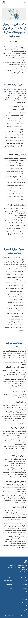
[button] (25, 2)
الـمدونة (25, 592)
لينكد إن (24, 602)
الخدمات (24, 584)
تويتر (26, 610)
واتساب (11, 588)
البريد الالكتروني (9, 584)
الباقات (25, 588)
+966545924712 (8, 580)
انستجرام (24, 606)
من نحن (25, 580)
